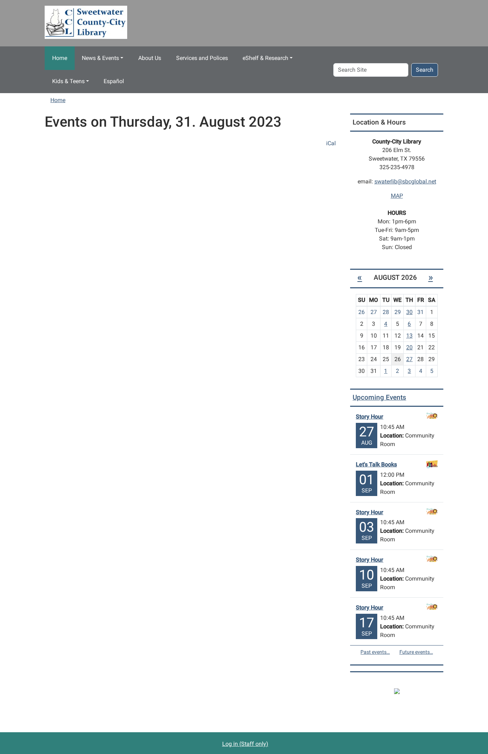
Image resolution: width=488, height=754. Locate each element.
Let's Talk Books (376, 464)
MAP (397, 195)
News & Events (100, 58)
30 (409, 312)
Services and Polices (202, 58)
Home (59, 58)
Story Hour (369, 416)
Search (424, 69)
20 (409, 347)
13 (409, 335)
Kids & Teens (68, 81)
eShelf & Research (265, 58)
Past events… (375, 652)
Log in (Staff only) (245, 743)
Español (114, 81)
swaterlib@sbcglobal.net (405, 181)
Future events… (416, 652)
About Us (149, 58)
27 (409, 359)
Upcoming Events (379, 397)
